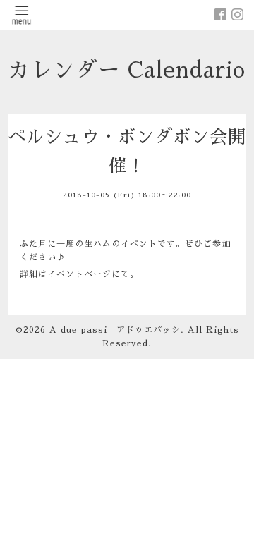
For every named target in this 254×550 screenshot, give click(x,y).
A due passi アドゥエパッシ (115, 330)
